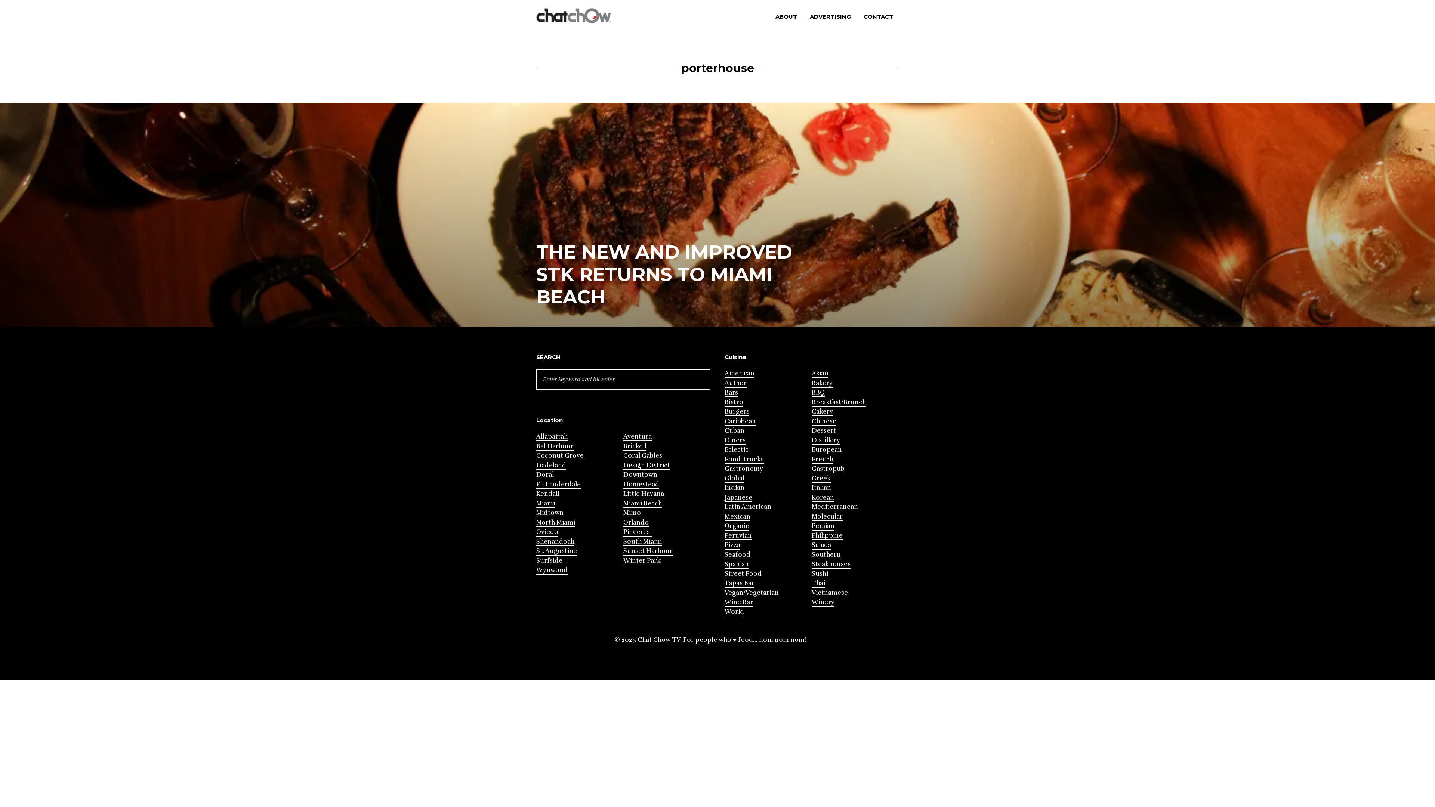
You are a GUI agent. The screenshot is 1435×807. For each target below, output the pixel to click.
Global (734, 478)
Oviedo (547, 532)
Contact (878, 16)
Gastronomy (744, 469)
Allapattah (552, 436)
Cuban (734, 431)
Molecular (827, 516)
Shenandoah (555, 541)
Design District (646, 465)
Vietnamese (830, 593)
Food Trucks (744, 459)
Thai (818, 583)
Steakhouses (831, 564)
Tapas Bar (739, 583)
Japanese (738, 497)
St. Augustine (556, 551)
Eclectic (737, 450)
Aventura (637, 436)
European (827, 450)
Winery (823, 602)
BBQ (818, 392)
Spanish (737, 564)
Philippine (827, 535)
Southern (826, 555)
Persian (823, 526)
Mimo (632, 513)
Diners (735, 440)
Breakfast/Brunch (839, 402)
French (822, 459)
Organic (737, 526)
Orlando (636, 522)
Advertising (830, 16)
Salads (821, 545)
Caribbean (740, 421)
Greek (821, 478)
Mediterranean (835, 507)
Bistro (734, 402)
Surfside (549, 561)
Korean (823, 497)
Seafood (737, 555)
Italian (821, 488)
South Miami (642, 541)
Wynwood (552, 570)
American (739, 373)
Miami (545, 503)
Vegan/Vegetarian (752, 593)
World (734, 612)
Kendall (547, 494)
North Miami (555, 522)
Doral (545, 475)
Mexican (737, 516)
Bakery (822, 383)
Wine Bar (739, 602)
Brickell (634, 446)
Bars (731, 392)
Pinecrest (637, 532)
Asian (820, 373)
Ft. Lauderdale (558, 484)
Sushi (820, 574)
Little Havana (643, 494)
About (786, 16)
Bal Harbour (555, 446)
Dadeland (551, 465)
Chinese (824, 421)
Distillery (826, 440)
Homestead (641, 484)
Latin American (748, 507)
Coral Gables (642, 456)
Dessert (824, 431)
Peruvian (738, 535)
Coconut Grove (560, 456)
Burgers (737, 411)
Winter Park (642, 561)
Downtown (640, 475)
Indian (734, 488)
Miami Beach (642, 503)
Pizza (732, 545)
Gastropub (828, 469)
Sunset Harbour (648, 551)
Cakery (822, 411)
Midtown (550, 513)
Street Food (743, 574)
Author (736, 383)
